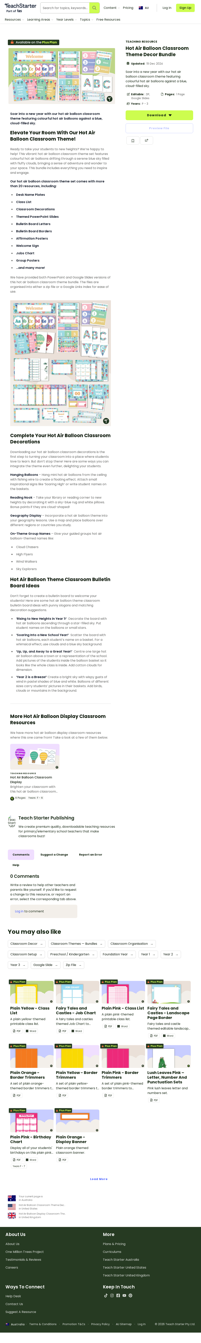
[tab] (21, 855)
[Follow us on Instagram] (112, 1295)
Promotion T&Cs (74, 1324)
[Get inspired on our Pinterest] (130, 1295)
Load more (99, 1179)
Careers (11, 1267)
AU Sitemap (124, 1324)
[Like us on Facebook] (118, 1295)
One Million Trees (24, 1252)
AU (147, 8)
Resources (13, 19)
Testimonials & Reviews (23, 1259)
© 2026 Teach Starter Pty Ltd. (175, 1324)
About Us (12, 1244)
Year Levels (65, 19)
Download (157, 115)
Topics (85, 19)
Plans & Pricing (114, 1244)
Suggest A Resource (20, 1312)
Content (110, 7)
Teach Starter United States (124, 1267)
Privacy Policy (100, 1324)
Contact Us (14, 1304)
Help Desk (13, 1296)
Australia (17, 1324)
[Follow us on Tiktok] (106, 1295)
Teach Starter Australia (121, 1259)
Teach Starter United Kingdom (126, 1275)
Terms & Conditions (43, 1324)
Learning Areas (39, 19)
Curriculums (112, 1252)
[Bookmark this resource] (132, 140)
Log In (142, 1324)
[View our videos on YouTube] (124, 1295)
